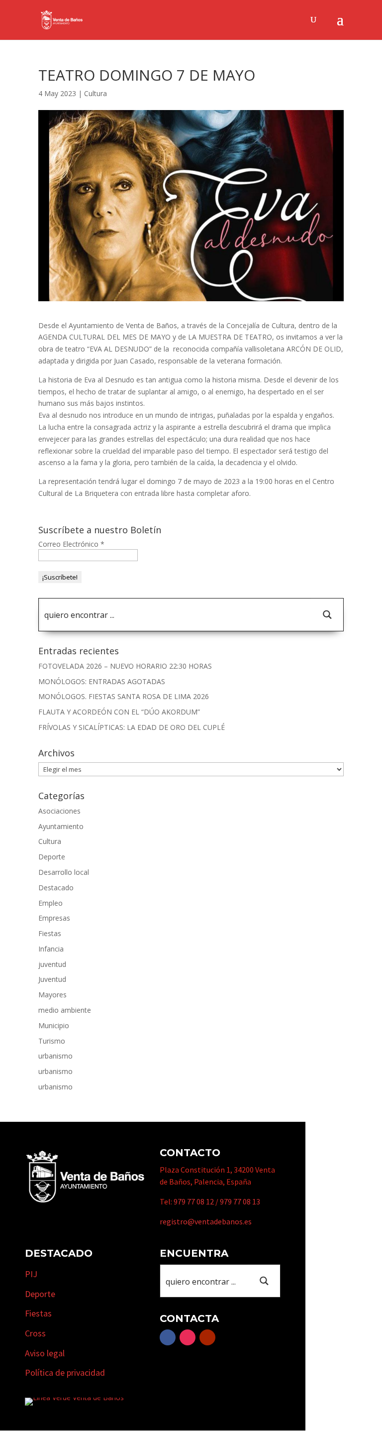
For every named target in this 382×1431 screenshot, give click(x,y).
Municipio (53, 1025)
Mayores (52, 994)
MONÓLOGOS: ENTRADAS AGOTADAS (101, 681)
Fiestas (49, 933)
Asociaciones (59, 811)
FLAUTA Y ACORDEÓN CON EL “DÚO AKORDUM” (119, 711)
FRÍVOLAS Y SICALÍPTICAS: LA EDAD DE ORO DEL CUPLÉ (131, 727)
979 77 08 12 (194, 1201)
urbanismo (55, 1056)
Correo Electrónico (71, 544)
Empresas (54, 918)
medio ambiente (64, 1010)
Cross (35, 1333)
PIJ (31, 1274)
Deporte (51, 856)
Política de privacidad (65, 1372)
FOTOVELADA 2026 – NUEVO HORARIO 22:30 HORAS (125, 666)
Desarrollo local (63, 872)
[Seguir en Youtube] (207, 1337)
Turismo (51, 1041)
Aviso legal (45, 1353)
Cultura (95, 93)
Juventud (52, 979)
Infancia (51, 949)
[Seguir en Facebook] (168, 1337)
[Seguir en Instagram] (187, 1337)
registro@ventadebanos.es (206, 1221)
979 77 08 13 (240, 1201)
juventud (52, 964)
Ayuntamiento (61, 826)
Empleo (50, 903)
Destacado (56, 887)
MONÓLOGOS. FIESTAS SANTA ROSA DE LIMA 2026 (123, 696)
